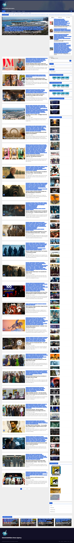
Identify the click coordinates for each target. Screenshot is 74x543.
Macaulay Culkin (37, 267)
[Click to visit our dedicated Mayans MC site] (55, 307)
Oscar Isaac (43, 340)
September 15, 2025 (29, 412)
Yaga (38, 113)
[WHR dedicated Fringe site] (55, 260)
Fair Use (18, 11)
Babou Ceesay (33, 438)
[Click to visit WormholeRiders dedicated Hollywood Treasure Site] (55, 286)
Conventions (13, 11)
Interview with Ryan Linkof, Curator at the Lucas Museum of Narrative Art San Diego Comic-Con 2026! (62, 26)
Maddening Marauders (23, 520)
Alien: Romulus (27, 438)
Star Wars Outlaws (28, 323)
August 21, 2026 (28, 66)
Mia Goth (38, 340)
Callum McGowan (26, 28)
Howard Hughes (42, 456)
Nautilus (32, 440)
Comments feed (52, 509)
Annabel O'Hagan (42, 262)
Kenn (11, 33)
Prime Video (43, 268)
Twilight (32, 113)
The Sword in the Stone (41, 323)
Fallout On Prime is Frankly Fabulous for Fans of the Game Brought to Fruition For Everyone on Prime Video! (36, 293)
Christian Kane (30, 28)
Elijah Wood (43, 388)
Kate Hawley (43, 339)
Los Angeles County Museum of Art (30, 60)
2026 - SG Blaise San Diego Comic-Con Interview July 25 (27, 518)
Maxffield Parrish (6, 519)
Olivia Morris (13, 29)
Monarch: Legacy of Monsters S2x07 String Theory (32, 208)
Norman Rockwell (15, 519)
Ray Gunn (30, 110)
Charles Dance (41, 337)
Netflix (41, 340)
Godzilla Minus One (28, 224)
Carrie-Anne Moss (43, 105)
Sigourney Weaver (45, 110)
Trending (68, 17)
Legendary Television (41, 167)
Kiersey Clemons (28, 167)
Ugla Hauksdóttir (43, 441)
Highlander (41, 107)
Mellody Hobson (10, 519)
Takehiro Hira (30, 170)
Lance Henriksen (37, 457)
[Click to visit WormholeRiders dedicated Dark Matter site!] (55, 190)
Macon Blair (37, 389)
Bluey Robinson (21, 28)
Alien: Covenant (38, 436)
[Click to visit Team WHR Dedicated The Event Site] (55, 391)
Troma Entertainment (33, 391)
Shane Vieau (27, 341)
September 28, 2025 (29, 395)
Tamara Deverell (31, 341)
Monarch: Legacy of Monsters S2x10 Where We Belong (40, 169)
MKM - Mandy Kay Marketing (30, 520)
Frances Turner (34, 265)
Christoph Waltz (45, 337)
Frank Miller (41, 106)
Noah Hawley (45, 457)
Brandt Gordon (31, 337)
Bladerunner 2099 (35, 105)
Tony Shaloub (27, 153)
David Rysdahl (42, 438)
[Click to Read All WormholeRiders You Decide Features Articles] (55, 102)
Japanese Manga (43, 59)
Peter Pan (35, 440)
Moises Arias (32, 268)
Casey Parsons (42, 387)
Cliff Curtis (33, 223)
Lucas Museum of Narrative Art (38, 60)
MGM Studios (41, 267)
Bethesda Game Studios (28, 263)
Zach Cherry (31, 270)
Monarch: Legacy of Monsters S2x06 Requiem (31, 207)
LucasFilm (44, 60)
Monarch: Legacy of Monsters (29, 169)
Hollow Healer (29, 519)
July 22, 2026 (28, 117)
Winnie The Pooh (38, 324)
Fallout (37, 263)
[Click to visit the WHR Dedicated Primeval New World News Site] (55, 331)
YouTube (42, 324)
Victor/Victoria (38, 153)
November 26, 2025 (29, 345)
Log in (51, 505)
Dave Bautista (31, 106)
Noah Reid (39, 109)
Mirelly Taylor (36, 226)
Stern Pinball (38, 390)
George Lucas (38, 59)
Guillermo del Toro (28, 339)
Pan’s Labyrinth (43, 109)
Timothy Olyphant (38, 441)
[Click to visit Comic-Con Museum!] (54, 481)
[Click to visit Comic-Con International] (55, 470)
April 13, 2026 (28, 213)
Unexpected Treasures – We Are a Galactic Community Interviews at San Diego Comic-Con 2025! (35, 411)
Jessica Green (6, 29)
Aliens (26, 105)
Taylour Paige (42, 390)
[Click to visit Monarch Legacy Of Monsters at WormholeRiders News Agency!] (55, 316)
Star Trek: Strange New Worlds (36, 111)
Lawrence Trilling (32, 225)
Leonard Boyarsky (28, 267)
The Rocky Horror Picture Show (37, 341)
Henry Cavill (37, 107)
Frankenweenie (44, 338)
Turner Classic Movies (32, 153)
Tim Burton (43, 341)
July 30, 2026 (7, 33)
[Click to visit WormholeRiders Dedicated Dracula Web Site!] (55, 226)
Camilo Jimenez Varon (38, 222)
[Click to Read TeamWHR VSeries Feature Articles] (55, 445)
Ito (30, 389)
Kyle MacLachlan (42, 266)
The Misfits (41, 152)
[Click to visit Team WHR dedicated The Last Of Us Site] (55, 400)
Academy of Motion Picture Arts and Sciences (59, 20)
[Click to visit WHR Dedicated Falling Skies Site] (55, 241)
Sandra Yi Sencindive (43, 440)
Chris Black (42, 166)
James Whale (39, 339)
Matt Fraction (40, 168)
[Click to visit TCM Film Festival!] (55, 497)
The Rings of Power (38, 112)
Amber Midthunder (28, 166)
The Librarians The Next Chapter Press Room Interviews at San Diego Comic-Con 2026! (24, 31)
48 (27, 488)
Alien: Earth (42, 436)
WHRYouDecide (34, 324)
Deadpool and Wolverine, (36, 106)
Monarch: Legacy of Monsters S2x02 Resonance (31, 227)
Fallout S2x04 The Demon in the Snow (30, 264)
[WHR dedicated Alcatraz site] (55, 130)
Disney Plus (46, 438)
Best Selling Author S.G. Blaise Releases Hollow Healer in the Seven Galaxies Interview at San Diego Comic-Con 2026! (62, 32)
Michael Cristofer (28, 268)
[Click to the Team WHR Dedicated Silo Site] (55, 356)
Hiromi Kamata (33, 224)
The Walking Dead (43, 112)
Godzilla (45, 223)
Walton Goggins (28, 270)
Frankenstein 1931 (40, 338)
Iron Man (32, 339)
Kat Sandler (34, 108)
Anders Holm (32, 166)
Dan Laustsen (27, 338)
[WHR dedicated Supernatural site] (55, 367)
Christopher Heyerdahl (28, 223)
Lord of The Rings (38, 108)
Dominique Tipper (41, 223)
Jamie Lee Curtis (28, 108)
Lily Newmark (43, 439)
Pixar (46, 109)
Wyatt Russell (35, 170)
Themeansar (16, 541)
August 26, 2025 (28, 445)
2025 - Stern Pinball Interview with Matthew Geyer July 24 (32, 387)
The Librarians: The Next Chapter (26, 29)
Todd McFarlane (28, 113)
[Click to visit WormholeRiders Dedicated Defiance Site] (55, 216)
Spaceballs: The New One (29, 111)
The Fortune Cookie (37, 152)
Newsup (13, 541)
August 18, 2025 (28, 463)
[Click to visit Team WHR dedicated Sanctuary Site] (55, 343)
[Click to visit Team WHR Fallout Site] (55, 247)
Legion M (34, 389)
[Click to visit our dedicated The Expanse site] (55, 416)
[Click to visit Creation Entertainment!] (55, 490)
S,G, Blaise (22, 521)
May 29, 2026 (28, 157)
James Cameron (45, 107)
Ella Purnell (33, 263)
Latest (53, 17)
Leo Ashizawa (27, 168)
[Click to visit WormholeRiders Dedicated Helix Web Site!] (55, 279)
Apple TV (39, 166)
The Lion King (36, 323)
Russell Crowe (34, 110)
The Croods (32, 323)
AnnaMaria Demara (44, 404)
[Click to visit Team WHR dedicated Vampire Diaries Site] (55, 431)
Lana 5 (45, 266)
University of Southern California (8, 521)
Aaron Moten (27, 262)
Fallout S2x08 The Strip (28, 265)
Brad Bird (39, 105)
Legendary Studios (36, 167)
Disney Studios (27, 439)
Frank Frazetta (34, 59)
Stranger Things (42, 111)
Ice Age (29, 457)
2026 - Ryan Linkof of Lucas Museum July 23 (59, 19)
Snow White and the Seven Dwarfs (39, 322)
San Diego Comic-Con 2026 (19, 29)
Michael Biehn (41, 457)
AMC (28, 105)
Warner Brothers (41, 29)
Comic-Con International (36, 28)
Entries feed (52, 507)
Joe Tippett (45, 166)
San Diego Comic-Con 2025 (29, 322)
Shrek (33, 322)
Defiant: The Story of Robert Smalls (37, 388)
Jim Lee (31, 108)
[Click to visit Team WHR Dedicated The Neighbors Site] (55, 409)
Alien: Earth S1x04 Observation (38, 437)
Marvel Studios (36, 109)
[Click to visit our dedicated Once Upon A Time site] (55, 326)
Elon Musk (31, 456)
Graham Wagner (45, 265)
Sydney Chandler (33, 441)
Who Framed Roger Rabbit (29, 324)
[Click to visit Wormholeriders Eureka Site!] (55, 233)
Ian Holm (40, 439)
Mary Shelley (34, 340)
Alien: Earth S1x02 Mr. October (29, 455)
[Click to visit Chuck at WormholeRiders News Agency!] (55, 170)
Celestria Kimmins (36, 337)
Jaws (32, 389)
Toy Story (45, 323)
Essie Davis (31, 439)
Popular (60, 17)
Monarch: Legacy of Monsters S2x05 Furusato (31, 206)
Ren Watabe (27, 170)
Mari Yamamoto (31, 168)
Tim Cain (42, 269)
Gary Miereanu (27, 389)
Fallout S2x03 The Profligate (41, 263)
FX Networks (34, 439)
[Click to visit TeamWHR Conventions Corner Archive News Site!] (55, 458)
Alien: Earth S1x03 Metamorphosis (30, 437)
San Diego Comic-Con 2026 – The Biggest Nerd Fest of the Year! (63, 523)
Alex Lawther (31, 436)
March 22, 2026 (28, 234)
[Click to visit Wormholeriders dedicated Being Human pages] (55, 145)
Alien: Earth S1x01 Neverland (38, 454)
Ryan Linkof (5, 520)
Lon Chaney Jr (27, 340)
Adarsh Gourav (28, 436)
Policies (23, 11)
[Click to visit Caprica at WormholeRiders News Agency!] (55, 160)
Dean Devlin (41, 28)
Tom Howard (44, 269)
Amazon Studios (37, 262)
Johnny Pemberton (32, 266)
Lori (33, 66)
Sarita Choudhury (38, 269)
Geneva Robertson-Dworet (40, 265)
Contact (8, 11)
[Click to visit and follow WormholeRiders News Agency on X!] (55, 112)
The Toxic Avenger (28, 391)
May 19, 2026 (28, 174)
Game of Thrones (28, 107)
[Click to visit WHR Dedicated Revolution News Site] (55, 337)
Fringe (44, 106)
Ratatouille (27, 110)
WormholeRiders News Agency (8, 8)
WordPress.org (52, 511)
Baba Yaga (31, 105)
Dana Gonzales (38, 438)
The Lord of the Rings (32, 112)
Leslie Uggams (32, 267)
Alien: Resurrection (44, 437)
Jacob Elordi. (35, 339)
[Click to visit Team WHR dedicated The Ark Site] (55, 382)
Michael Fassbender (28, 440)
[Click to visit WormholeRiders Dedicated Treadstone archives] (55, 424)
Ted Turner (27, 152)
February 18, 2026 (29, 274)
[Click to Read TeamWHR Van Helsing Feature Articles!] (55, 439)
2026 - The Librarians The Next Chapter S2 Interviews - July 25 (12, 28)
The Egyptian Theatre (31, 152)
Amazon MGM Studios (32, 262)
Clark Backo (27, 106)
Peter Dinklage (27, 390)
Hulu (37, 439)
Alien (34, 436)
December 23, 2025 (29, 328)
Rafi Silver (27, 269)
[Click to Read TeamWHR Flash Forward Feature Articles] (55, 254)
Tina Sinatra (45, 152)
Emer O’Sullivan (32, 338)
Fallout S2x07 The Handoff (38, 264)
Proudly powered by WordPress (6, 541)
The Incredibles (28, 112)
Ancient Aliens (39, 404)
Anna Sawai (36, 166)
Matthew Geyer (41, 389)
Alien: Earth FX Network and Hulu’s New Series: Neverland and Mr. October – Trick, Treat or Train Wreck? (36, 462)
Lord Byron (31, 340)
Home (4, 11)
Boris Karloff (27, 337)
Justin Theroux (37, 266)
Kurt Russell (31, 167)
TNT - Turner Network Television (35, 29)
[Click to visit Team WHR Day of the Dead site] (55, 199)
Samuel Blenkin (39, 440)
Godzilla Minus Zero (33, 107)
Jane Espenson (27, 266)
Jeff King (36, 224)
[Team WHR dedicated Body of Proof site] (55, 153)
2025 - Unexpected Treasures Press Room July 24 (31, 404)
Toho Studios (27, 209)
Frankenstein (35, 338)
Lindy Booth (9, 29)
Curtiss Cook (37, 223)
